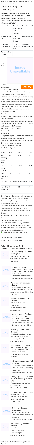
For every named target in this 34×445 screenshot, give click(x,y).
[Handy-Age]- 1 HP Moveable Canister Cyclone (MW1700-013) (21, 379)
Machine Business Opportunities (20, 442)
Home (2, 1)
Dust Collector (14, 4)
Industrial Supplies (12, 1)
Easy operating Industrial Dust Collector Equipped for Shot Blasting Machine (21, 347)
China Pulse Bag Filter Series (21, 252)
